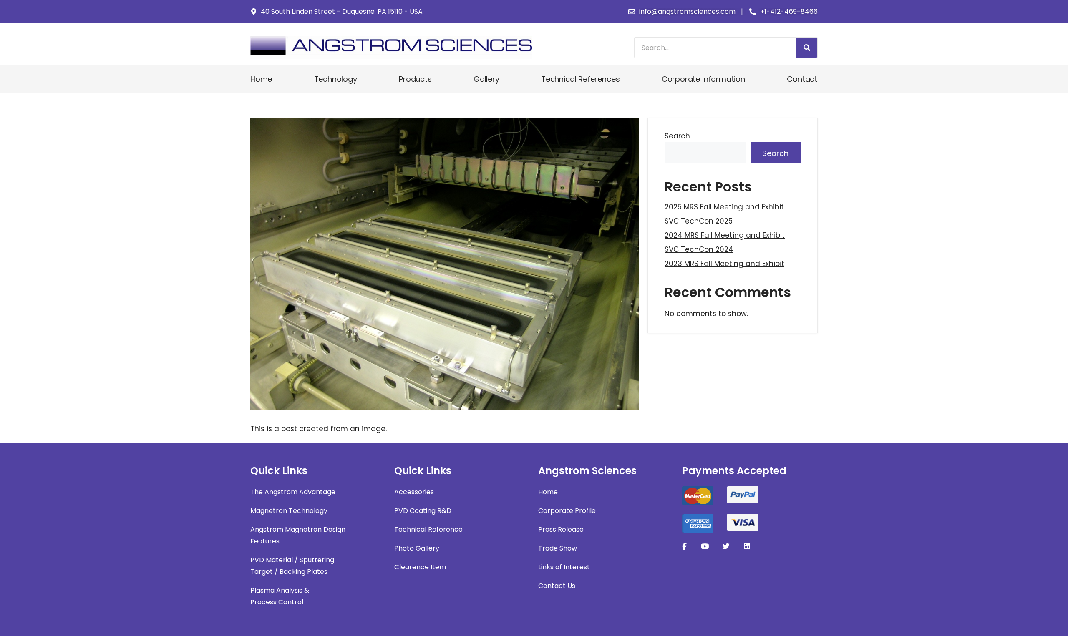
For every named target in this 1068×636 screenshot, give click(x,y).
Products (415, 79)
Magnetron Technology (288, 510)
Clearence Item (420, 567)
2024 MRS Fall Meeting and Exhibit (725, 235)
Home (261, 79)
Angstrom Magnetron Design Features (297, 535)
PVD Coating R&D (422, 510)
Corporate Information (703, 79)
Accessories (414, 492)
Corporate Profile (567, 510)
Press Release (561, 529)
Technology (335, 79)
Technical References (580, 79)
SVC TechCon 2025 (699, 221)
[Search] (806, 48)
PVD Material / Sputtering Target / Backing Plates (292, 565)
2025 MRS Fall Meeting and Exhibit (724, 207)
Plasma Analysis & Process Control (279, 596)
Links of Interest (564, 567)
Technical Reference (428, 529)
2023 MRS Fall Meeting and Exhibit (724, 264)
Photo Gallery (416, 548)
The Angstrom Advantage (292, 492)
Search (677, 136)
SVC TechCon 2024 (699, 249)
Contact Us (556, 586)
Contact (802, 79)
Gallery (486, 79)
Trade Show (557, 548)
